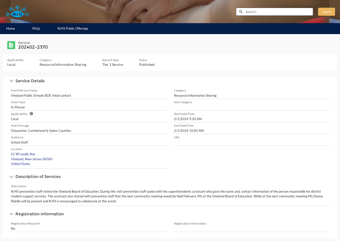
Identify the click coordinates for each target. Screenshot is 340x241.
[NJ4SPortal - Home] (17, 11)
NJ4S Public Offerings (72, 28)
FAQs (36, 28)
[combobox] (279, 11)
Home (10, 28)
